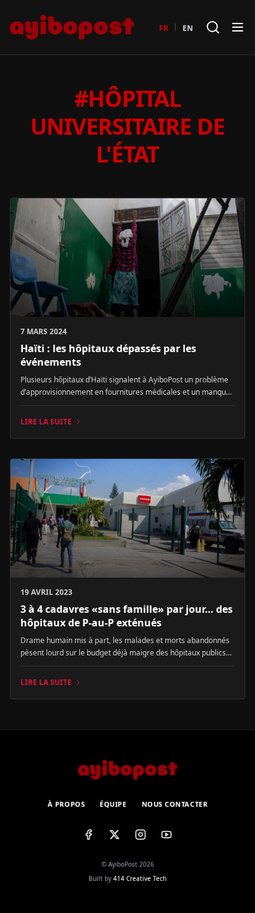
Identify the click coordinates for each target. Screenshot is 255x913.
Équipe (113, 804)
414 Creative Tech (139, 878)
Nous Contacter (175, 804)
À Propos (66, 804)
